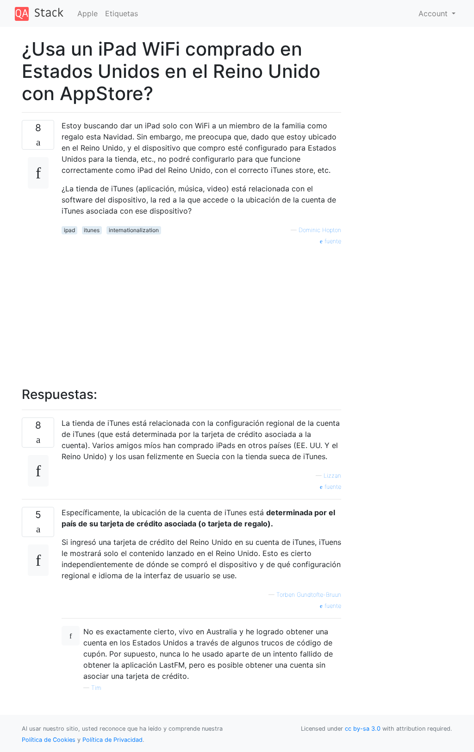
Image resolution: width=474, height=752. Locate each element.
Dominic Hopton (320, 230)
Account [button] (434, 13)
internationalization (134, 230)
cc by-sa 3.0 (362, 728)
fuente (332, 241)
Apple (87, 13)
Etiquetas (121, 13)
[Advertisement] (201, 311)
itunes (92, 230)
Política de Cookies (49, 739)
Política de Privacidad (112, 739)
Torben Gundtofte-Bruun (308, 594)
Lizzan (332, 475)
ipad (69, 230)
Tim (96, 687)
